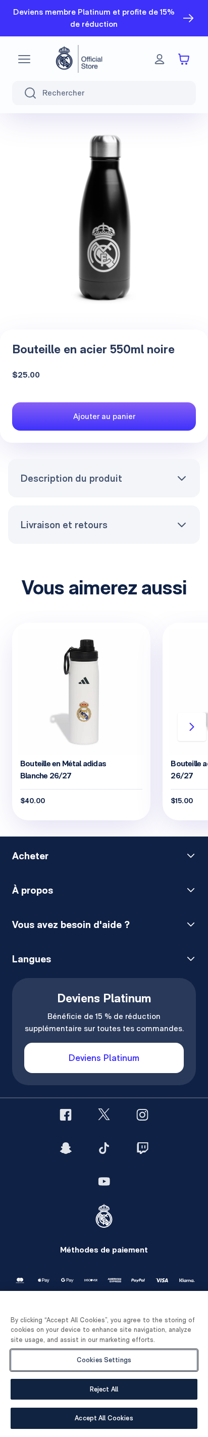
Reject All (104, 1389)
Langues (31, 959)
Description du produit (71, 478)
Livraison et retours (64, 525)
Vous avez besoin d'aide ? (71, 924)
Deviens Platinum (104, 1057)
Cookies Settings (104, 1360)
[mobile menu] (24, 59)
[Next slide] (192, 727)
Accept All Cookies (104, 1418)
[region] (104, 1364)
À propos (32, 890)
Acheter (30, 856)
